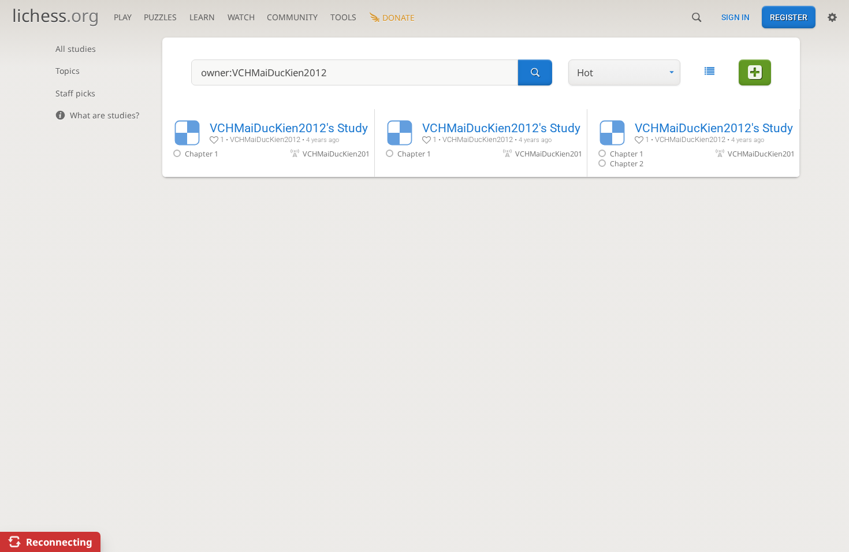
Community (292, 17)
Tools (343, 17)
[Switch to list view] (710, 71)
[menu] (624, 72)
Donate (398, 17)
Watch (241, 17)
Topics (67, 70)
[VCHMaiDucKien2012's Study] (268, 143)
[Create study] (755, 72)
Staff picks (75, 93)
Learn (202, 17)
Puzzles (160, 17)
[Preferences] (832, 17)
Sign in (735, 17)
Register (788, 17)
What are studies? (104, 115)
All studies (75, 48)
